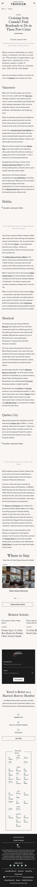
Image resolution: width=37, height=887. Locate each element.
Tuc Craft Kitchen (20, 178)
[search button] (34, 3)
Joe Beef (19, 388)
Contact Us (21, 871)
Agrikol (27, 394)
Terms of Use (28, 871)
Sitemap (18, 880)
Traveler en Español (18, 840)
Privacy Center (18, 874)
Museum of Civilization (12, 506)
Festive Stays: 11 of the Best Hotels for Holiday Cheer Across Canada (12, 633)
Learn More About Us (10, 871)
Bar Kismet (28, 303)
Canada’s (11, 78)
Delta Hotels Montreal (18, 591)
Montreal (5, 327)
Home (3, 9)
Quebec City (15, 423)
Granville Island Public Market (21, 130)
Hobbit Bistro (6, 544)
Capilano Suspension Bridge (12, 165)
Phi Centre (29, 381)
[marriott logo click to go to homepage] (18, 3)
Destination (7, 662)
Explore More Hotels (18, 604)
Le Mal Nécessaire (10, 403)
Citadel (16, 244)
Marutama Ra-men (13, 189)
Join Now (18, 738)
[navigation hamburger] (3, 3)
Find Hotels (18, 679)
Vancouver (28, 96)
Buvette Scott (9, 539)
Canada (10, 9)
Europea (29, 388)
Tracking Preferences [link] (27, 880)
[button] (14, 598)
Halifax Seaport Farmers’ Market (16, 257)
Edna (32, 292)
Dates (5, 670)
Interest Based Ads (9, 880)
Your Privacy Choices (28, 877)
